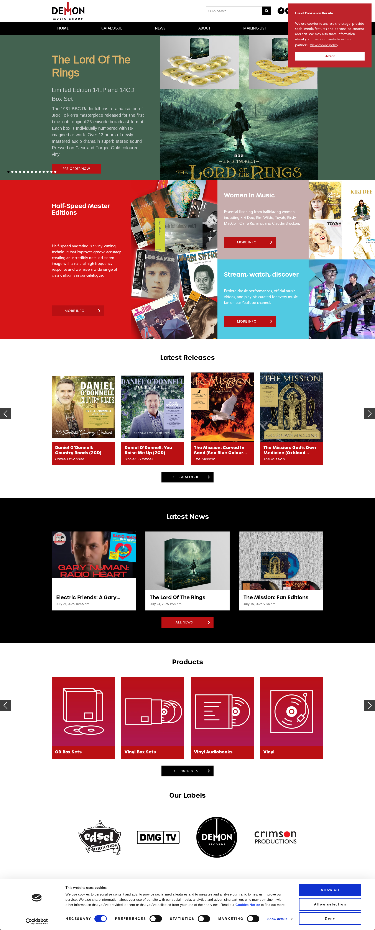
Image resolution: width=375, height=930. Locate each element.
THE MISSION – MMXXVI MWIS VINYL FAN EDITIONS (258, 74)
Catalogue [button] (111, 28)
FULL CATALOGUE (184, 477)
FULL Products (184, 771)
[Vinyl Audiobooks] (152, 711)
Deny (330, 918)
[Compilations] (291, 711)
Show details (277, 919)
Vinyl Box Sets (70, 752)
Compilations (278, 752)
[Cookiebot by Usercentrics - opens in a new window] (37, 921)
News (160, 28)
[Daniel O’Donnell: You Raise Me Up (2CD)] (83, 407)
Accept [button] (330, 56)
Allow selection (330, 904)
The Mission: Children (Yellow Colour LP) (287, 450)
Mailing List (254, 28)
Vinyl (199, 752)
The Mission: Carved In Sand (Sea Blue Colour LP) (150, 450)
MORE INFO (74, 311)
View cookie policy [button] (324, 45)
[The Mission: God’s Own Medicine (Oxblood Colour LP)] (222, 407)
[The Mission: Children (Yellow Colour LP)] (291, 407)
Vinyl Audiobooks (144, 752)
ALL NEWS (184, 622)
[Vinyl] (222, 711)
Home (63, 28)
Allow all (330, 890)
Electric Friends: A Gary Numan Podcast (86, 597)
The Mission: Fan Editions (275, 597)
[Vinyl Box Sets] (83, 711)
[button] (187, 107)
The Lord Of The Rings (177, 597)
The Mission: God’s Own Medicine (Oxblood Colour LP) (220, 450)
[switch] (156, 918)
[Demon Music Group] (68, 11)
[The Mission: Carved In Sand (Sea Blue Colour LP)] (152, 407)
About (204, 28)
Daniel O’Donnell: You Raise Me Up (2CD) (79, 450)
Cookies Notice (247, 905)
